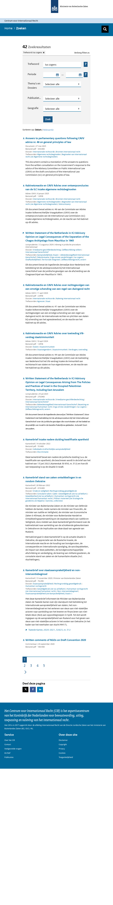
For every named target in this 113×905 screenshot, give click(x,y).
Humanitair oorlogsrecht (35, 586)
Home (8, 28)
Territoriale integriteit (51, 259)
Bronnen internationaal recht (68, 151)
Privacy (62, 748)
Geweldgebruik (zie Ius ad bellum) (73, 493)
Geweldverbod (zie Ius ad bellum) (39, 496)
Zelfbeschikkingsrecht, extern (73, 259)
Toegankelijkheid (66, 757)
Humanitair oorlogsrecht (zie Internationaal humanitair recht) (52, 497)
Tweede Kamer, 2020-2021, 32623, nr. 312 (49, 629)
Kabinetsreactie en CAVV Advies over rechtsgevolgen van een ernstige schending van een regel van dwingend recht (57, 286)
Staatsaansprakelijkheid (43, 583)
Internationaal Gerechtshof (36, 252)
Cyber (55, 493)
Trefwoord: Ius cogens (32, 52)
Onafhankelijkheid (33, 259)
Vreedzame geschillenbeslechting (47, 250)
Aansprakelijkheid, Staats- (48, 255)
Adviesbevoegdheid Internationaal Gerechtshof (57, 404)
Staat (48, 301)
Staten (35, 347)
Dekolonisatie (43, 257)
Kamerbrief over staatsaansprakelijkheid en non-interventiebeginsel (53, 572)
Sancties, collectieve (54, 501)
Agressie (41, 301)
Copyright (63, 744)
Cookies (62, 753)
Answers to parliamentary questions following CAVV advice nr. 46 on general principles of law (54, 140)
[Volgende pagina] (25, 672)
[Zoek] (105, 29)
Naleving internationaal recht (68, 298)
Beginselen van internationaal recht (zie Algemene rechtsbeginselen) (56, 155)
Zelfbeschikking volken (71, 250)
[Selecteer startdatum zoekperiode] (57, 75)
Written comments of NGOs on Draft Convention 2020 (55, 640)
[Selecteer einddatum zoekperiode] (80, 75)
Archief (7, 753)
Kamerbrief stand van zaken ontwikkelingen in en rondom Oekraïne (53, 479)
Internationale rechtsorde (44, 151)
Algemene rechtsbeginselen (49, 154)
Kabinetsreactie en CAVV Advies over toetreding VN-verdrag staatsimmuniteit (54, 335)
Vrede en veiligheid (41, 491)
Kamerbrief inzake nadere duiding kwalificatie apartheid (57, 439)
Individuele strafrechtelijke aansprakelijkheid (51, 449)
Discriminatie (42, 452)
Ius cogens (78, 257)
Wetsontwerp (64, 204)
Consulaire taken (44, 493)
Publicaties (9, 757)
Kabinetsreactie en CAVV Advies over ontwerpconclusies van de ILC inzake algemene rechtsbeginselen (57, 187)
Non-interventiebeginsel (67, 591)
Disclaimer (63, 740)
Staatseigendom (44, 349)
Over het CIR (9, 740)
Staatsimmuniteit (47, 347)
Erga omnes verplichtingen (61, 257)
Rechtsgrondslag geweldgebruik (63, 491)
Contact (7, 744)
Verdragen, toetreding (78, 349)
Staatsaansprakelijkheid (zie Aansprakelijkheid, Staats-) (48, 593)
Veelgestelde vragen (12, 748)
